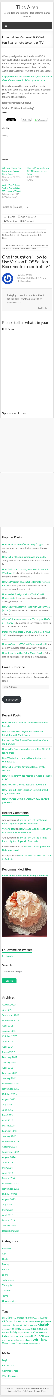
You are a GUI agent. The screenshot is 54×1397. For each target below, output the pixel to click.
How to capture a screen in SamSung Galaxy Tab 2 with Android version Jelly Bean (24, 234)
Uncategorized (9, 1300)
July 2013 (7, 1204)
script (20, 1333)
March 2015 (8, 1125)
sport (5, 1274)
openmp (25, 1329)
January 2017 (9, 1062)
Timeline (6, 1290)
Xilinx (38, 1344)
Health (5, 1258)
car (4, 1321)
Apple (35, 1318)
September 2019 (10, 1015)
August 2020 (8, 1004)
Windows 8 (10, 1343)
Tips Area (27, 7)
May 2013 (7, 1209)
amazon (20, 1317)
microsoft (7, 1329)
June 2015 (7, 1109)
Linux (29, 1325)
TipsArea (10, 216)
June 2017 (7, 1041)
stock (45, 1333)
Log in (5, 1360)
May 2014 (7, 1167)
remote (18, 206)
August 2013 (8, 1199)
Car (4, 1253)
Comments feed (10, 1370)
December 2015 (10, 1083)
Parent (5, 1269)
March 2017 (8, 1051)
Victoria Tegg (8, 828)
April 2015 (7, 1120)
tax (21, 1336)
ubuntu (38, 1336)
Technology (11, 221)
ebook (26, 1321)
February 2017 (9, 1057)
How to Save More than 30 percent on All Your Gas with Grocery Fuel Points (25, 247)
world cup (32, 1344)
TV (27, 206)
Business (6, 1248)
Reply (44, 307)
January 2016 (9, 1078)
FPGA (37, 1321)
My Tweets (7, 955)
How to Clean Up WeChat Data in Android (24, 784)
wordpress (23, 1343)
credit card (14, 1321)
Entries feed (8, 1365)
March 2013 (8, 1220)
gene (43, 1322)
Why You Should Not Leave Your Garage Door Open (11, 171)
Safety (14, 1332)
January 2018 (9, 1030)
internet (48, 1322)
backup (40, 1318)
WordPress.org (10, 1375)
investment (6, 1326)
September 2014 (10, 1151)
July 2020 (7, 1009)
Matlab (43, 1324)
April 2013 (7, 1214)
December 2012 (10, 1230)
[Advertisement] (27, 445)
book (45, 1317)
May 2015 (7, 1115)
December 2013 (10, 1183)
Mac (35, 1326)
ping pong (37, 1328)
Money (5, 1264)
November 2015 (10, 1088)
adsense (11, 1317)
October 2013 (9, 1193)
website (27, 1340)
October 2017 (9, 1036)
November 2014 (10, 1141)
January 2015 (9, 1136)
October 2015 (9, 1094)
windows (41, 1339)
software (37, 1332)
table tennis (10, 1336)
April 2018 (7, 1025)
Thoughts (7, 1285)
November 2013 (10, 1188)
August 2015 (8, 1099)
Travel (5, 1295)
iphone (15, 1325)
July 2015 (7, 1104)
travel (28, 1336)
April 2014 (7, 1172)
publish (46, 1329)
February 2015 (9, 1130)
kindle (23, 1325)
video (47, 1336)
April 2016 (7, 1067)
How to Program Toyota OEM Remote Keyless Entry (38, 171)
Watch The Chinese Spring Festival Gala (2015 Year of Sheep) (11, 188)
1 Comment (28, 221)
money (16, 1329)
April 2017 (7, 1046)
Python (5, 1332)
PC (29, 1329)
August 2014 (8, 1157)
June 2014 (7, 1162)
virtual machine (12, 1340)
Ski (28, 1332)
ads (4, 1317)
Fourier (31, 1322)
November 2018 (10, 1020)
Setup (24, 1333)
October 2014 (9, 1146)
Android (29, 1317)
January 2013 (9, 1225)
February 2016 (9, 1072)
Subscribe (12, 699)
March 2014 (8, 1178)
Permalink (25, 281)
